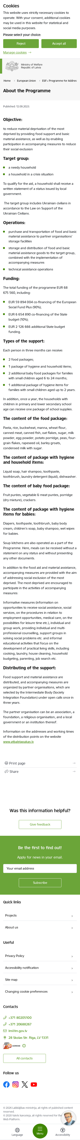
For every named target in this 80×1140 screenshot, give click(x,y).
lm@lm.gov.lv (18, 1031)
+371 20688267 (20, 1024)
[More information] (24, 1045)
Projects (11, 915)
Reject (21, 43)
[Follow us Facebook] (6, 1084)
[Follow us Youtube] (34, 1084)
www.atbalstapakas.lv (18, 742)
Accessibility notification (22, 968)
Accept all (59, 43)
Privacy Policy (14, 956)
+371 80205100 (20, 1018)
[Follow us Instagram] (15, 1084)
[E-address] (11, 1045)
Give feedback (40, 824)
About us (11, 927)
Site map (11, 980)
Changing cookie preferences (26, 991)
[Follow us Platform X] (25, 1084)
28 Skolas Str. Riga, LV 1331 (29, 1038)
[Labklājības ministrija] (42, 71)
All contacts (24, 1058)
